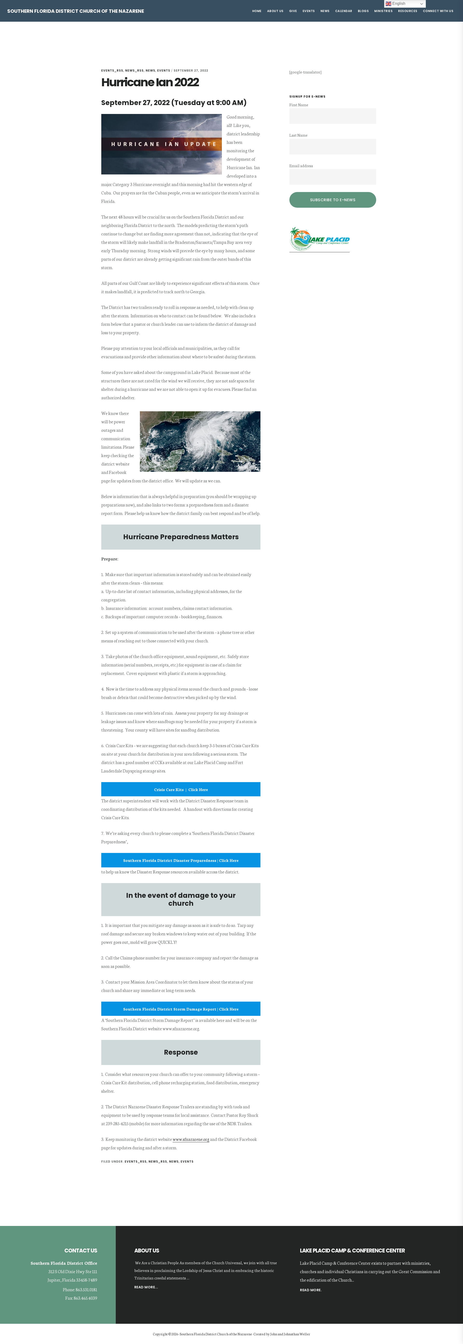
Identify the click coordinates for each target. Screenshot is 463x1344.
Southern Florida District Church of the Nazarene (75, 11)
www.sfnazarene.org (191, 1139)
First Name (298, 104)
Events (163, 70)
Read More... (146, 1287)
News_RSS (134, 70)
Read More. (311, 1290)
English (398, 3)
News (150, 70)
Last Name (298, 135)
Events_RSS (112, 70)
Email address (301, 165)
